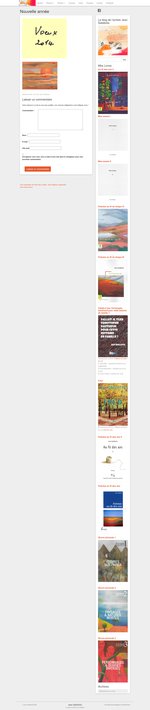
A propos (89, 3)
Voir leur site (108, 430)
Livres (81, 3)
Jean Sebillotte (44, 94)
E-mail (25, 141)
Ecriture (61, 3)
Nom (24, 135)
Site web (25, 148)
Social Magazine (116, 705)
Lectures (72, 3)
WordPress (126, 705)
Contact (99, 3)
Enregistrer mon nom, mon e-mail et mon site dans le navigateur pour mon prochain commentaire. (52, 158)
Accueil (40, 3)
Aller (124, 59)
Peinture (49, 3)
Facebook (109, 3)
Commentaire (28, 110)
